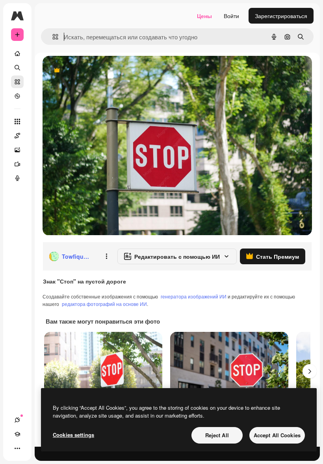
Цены (204, 16)
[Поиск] (17, 67)
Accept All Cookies (277, 435)
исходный (95, 70)
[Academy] (17, 434)
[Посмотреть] (17, 96)
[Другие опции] (106, 256)
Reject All (217, 435)
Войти (231, 16)
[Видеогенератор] (17, 164)
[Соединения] (17, 420)
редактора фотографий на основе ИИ (104, 303)
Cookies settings (73, 434)
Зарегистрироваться (281, 16)
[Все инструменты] (17, 121)
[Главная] (17, 53)
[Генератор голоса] (17, 178)
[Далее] (310, 371)
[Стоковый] (17, 81)
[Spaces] (17, 135)
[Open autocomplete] (52, 37)
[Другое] (17, 448)
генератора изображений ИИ (193, 296)
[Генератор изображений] (17, 150)
